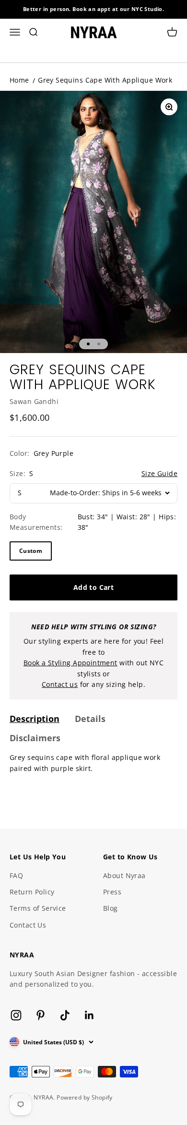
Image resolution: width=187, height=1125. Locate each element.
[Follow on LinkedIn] (89, 1015)
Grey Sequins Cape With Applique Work (105, 80)
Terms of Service (38, 908)
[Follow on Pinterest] (40, 1015)
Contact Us (28, 924)
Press (112, 891)
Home (19, 80)
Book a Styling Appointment (70, 662)
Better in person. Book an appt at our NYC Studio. (93, 8)
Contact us (60, 684)
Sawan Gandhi (34, 401)
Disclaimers (35, 738)
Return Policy (32, 891)
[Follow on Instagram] (16, 1015)
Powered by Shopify (85, 1097)
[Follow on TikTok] (64, 1015)
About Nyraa (124, 875)
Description (34, 718)
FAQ (16, 875)
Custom (30, 551)
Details (90, 718)
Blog (110, 908)
